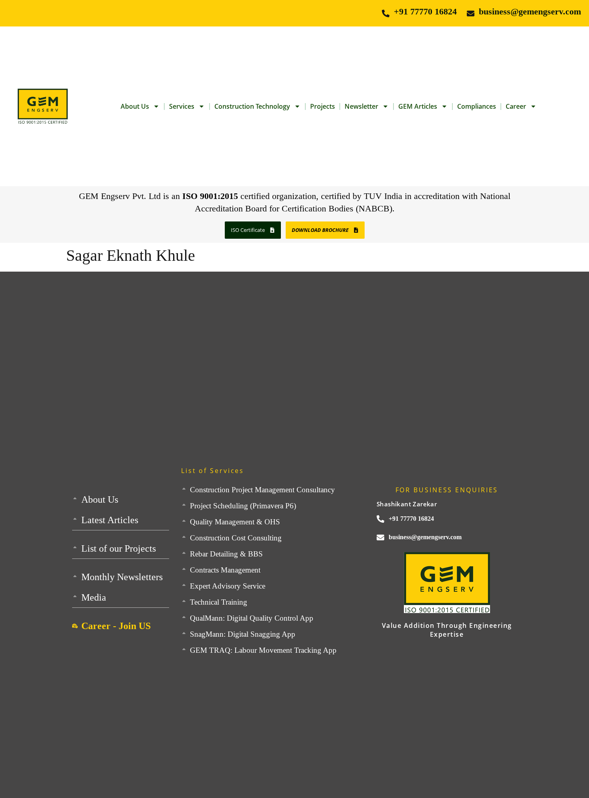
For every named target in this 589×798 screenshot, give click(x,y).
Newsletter (361, 106)
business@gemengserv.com (530, 11)
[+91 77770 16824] (385, 13)
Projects (322, 106)
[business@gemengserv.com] (470, 13)
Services (181, 106)
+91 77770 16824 (425, 11)
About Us (135, 106)
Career (516, 106)
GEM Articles (417, 106)
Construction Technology (252, 106)
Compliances (476, 106)
